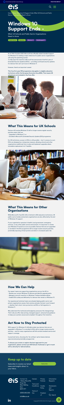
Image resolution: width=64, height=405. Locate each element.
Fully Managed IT (41, 40)
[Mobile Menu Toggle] (54, 7)
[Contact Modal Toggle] (59, 399)
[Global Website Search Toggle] (50, 7)
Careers (34, 379)
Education (21, 40)
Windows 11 (30, 40)
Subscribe (44, 364)
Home (10, 13)
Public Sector (12, 40)
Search (54, 395)
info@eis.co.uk (24, 396)
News (14, 13)
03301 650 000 (25, 392)
